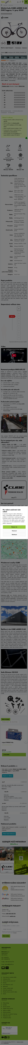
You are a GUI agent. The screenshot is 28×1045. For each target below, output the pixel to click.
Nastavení (14, 531)
